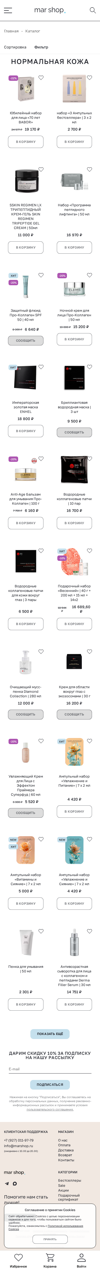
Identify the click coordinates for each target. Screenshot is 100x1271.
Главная (11, 31)
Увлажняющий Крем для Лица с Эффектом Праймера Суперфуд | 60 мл (26, 785)
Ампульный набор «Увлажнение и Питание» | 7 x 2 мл (74, 780)
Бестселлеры (69, 1180)
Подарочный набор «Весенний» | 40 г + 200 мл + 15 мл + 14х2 (74, 593)
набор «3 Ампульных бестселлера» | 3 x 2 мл (74, 117)
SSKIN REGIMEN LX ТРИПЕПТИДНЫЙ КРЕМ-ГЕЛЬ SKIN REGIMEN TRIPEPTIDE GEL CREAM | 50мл (26, 216)
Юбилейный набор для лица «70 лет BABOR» (26, 117)
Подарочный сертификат (69, 1197)
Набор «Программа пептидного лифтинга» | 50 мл (74, 209)
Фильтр (41, 47)
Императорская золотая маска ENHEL (25, 407)
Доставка (66, 1150)
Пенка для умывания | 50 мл (25, 968)
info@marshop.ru (18, 1146)
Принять (50, 1239)
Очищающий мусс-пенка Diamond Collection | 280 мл (25, 691)
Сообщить (25, 340)
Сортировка (15, 47)
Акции (63, 1190)
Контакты (66, 1160)
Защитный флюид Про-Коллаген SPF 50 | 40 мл (26, 315)
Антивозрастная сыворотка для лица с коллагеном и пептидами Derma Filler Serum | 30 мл (74, 975)
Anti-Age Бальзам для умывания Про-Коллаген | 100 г (25, 498)
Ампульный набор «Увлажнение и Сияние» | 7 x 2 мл (74, 879)
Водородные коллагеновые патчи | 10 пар (74, 498)
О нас (62, 1140)
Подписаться (50, 1085)
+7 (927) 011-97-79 (19, 1140)
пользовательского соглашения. (50, 1109)
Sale (61, 1185)
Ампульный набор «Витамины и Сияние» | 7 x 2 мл (25, 879)
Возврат (65, 1155)
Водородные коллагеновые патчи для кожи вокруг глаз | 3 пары (25, 593)
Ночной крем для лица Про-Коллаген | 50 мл (74, 315)
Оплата (64, 1145)
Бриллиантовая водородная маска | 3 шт (74, 407)
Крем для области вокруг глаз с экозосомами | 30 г (74, 691)
